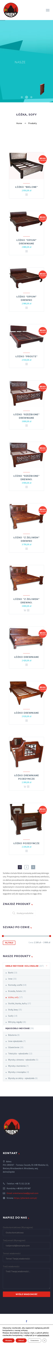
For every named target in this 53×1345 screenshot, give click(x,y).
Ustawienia (34, 1340)
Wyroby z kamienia (17, 1065)
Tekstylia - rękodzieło (18, 1053)
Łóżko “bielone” (26, 187)
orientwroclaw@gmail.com (25, 1193)
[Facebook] (26, 1321)
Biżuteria (12, 1035)
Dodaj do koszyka (25, 610)
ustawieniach (43, 1335)
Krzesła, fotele (15, 991)
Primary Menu (47, 10)
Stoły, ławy (13, 1009)
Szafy (10, 1015)
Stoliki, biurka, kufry (17, 1003)
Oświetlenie (13, 1047)
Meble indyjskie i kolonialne (21, 966)
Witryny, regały (15, 1022)
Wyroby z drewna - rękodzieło (21, 1059)
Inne (10, 978)
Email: (10, 1193)
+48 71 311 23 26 (22, 1183)
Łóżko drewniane (26, 657)
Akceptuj (8, 1340)
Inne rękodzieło (15, 1041)
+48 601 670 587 (23, 1188)
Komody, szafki (15, 985)
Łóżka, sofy (13, 997)
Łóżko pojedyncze (26, 843)
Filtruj (9, 943)
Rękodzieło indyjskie (17, 1028)
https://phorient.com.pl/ (25, 1198)
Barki (10, 972)
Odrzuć (21, 1340)
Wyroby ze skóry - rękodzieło (21, 1078)
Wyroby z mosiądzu (17, 1072)
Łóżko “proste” (26, 356)
